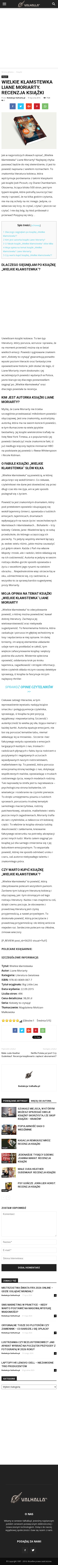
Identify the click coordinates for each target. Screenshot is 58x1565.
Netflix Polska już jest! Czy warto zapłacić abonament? (43, 1055)
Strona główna (7, 72)
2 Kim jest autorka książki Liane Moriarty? (24, 239)
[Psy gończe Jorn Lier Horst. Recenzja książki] (8, 1187)
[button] (54, 4)
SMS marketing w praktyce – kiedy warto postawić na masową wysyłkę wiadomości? (26, 1308)
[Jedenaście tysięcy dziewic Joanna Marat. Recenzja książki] (8, 1158)
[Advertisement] (29, 38)
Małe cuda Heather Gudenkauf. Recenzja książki (15, 1055)
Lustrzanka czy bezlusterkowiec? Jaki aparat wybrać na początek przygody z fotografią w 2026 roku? (28, 1346)
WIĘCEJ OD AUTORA (41, 1100)
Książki (4, 77)
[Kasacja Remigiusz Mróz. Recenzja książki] (8, 1144)
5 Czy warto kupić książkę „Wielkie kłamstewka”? (27, 255)
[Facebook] (25, 1550)
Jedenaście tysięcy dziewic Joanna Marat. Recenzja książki (36, 1158)
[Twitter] (33, 1550)
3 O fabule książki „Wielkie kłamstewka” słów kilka (28, 243)
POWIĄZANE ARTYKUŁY (15, 1100)
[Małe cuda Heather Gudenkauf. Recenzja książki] (8, 1172)
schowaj (35, 225)
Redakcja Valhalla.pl (16, 98)
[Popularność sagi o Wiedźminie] (8, 1130)
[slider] (10, 1020)
